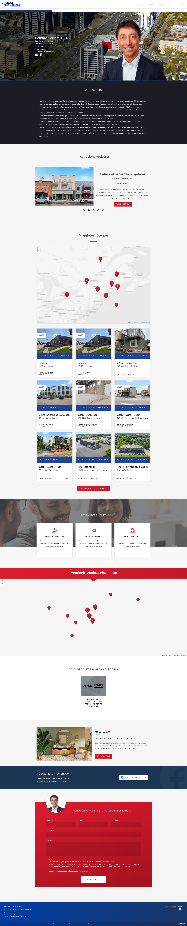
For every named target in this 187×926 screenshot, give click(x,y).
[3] (117, 289)
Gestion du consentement (113, 923)
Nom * (82, 820)
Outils (161, 4)
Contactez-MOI (92, 879)
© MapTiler (132, 322)
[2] (116, 277)
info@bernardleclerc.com (45, 51)
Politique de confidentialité (58, 871)
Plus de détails (123, 201)
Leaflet (127, 322)
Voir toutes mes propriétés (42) (93, 488)
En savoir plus (103, 756)
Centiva (181, 923)
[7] (97, 292)
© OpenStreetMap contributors (142, 322)
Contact (172, 4)
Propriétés (139, 4)
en (183, 4)
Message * (50, 840)
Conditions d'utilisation (79, 871)
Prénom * (50, 820)
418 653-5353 (42, 49)
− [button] (38, 251)
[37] (89, 619)
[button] (84, 210)
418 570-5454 (42, 47)
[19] (111, 286)
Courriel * (116, 820)
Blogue (151, 4)
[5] (106, 298)
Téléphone (51, 830)
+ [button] (38, 248)
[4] (92, 623)
